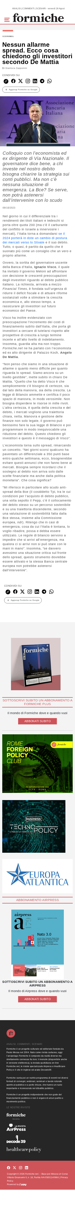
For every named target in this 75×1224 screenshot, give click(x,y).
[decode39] (37, 1139)
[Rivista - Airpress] (37, 1127)
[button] (7, 19)
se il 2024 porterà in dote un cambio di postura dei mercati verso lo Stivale (35, 238)
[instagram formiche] (21, 1168)
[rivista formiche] (37, 944)
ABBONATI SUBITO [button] (37, 721)
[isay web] (23, 1184)
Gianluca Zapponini (16, 68)
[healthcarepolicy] (37, 1149)
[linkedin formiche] (26, 1168)
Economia (8, 36)
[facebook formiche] (9, 1168)
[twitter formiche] (14, 1168)
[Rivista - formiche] (37, 1116)
